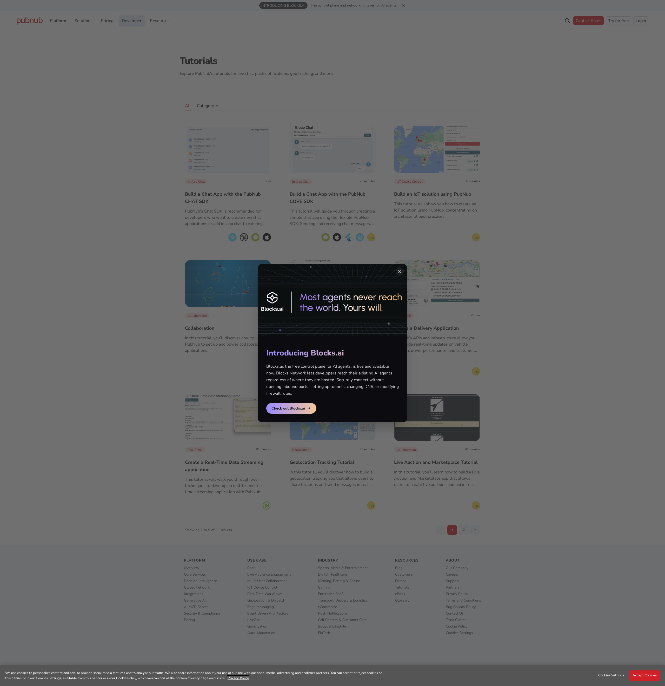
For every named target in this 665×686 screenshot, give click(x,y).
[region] (332, 675)
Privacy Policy (238, 678)
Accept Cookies (645, 675)
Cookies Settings (611, 675)
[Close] (400, 271)
